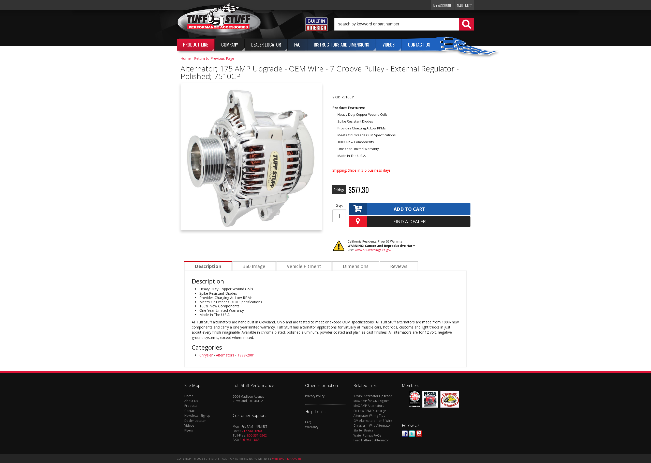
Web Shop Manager (286, 458)
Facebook (405, 433)
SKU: (336, 97)
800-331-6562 (257, 435)
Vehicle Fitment (304, 266)
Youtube (419, 433)
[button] (404, 24)
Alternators (225, 355)
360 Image (254, 266)
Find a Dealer (409, 221)
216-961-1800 (252, 431)
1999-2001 (246, 355)
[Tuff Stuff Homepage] (219, 21)
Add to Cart (409, 209)
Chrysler (206, 355)
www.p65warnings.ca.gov (373, 250)
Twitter (412, 433)
